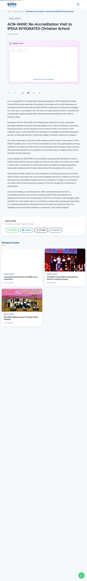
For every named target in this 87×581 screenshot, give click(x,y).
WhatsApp (13, 230)
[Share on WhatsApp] (23, 93)
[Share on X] (34, 93)
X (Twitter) (42, 230)
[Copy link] (39, 93)
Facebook (28, 230)
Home (9, 11)
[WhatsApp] (81, 575)
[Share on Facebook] (28, 93)
